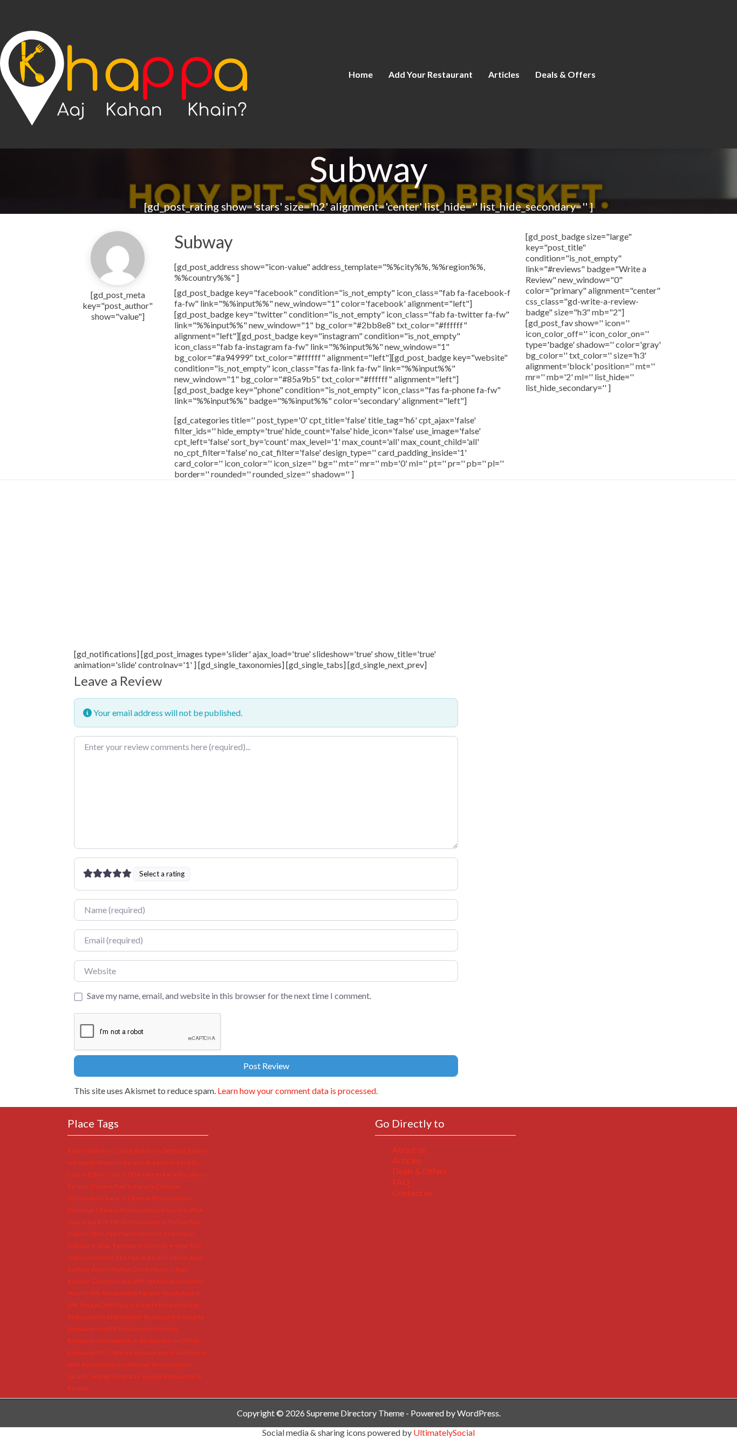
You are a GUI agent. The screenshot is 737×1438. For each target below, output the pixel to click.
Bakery (77, 1150)
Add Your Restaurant (430, 74)
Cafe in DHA (123, 1174)
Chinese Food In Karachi (122, 1186)
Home (361, 74)
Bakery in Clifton (110, 1150)
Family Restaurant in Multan (148, 1221)
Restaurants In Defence (100, 1352)
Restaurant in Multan (148, 1328)
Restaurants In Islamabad (116, 1364)
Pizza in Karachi (136, 1304)
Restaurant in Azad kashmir (104, 1316)
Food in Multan (111, 1269)
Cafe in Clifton (86, 1174)
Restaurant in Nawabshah (102, 1340)
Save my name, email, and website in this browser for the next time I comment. (229, 995)
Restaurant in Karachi (174, 1316)
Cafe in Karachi (162, 1174)
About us (409, 1149)
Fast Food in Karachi (141, 1257)
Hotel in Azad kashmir (176, 1281)
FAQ (401, 1182)
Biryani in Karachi (121, 1162)
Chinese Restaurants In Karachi (139, 1209)
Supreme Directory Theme (356, 1413)
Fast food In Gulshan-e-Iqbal (150, 1245)
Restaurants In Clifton (169, 1340)
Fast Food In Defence (134, 1233)
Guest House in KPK (118, 1281)
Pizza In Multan (179, 1304)
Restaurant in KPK (92, 1328)
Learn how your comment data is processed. (297, 1090)
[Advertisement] (266, 568)
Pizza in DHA (96, 1304)
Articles (504, 74)
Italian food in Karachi (131, 1293)
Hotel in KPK (83, 1293)
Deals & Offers (565, 74)
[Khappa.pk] (162, 72)
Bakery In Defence (160, 1150)
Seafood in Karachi (115, 1376)
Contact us (412, 1192)
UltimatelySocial (444, 1432)
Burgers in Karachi (171, 1162)
